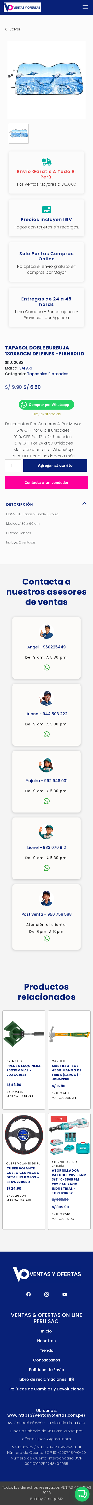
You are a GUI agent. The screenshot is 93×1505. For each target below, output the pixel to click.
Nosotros (46, 1341)
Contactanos (46, 1360)
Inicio (46, 1331)
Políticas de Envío (46, 1370)
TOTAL (70, 1218)
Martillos (60, 1061)
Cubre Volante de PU (23, 1163)
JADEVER (27, 1096)
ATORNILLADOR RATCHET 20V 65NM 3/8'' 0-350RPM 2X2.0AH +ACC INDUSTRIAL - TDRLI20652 (69, 1181)
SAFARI (25, 368)
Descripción (19, 504)
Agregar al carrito (55, 465)
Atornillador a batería (65, 1164)
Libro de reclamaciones (43, 1379)
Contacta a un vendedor (47, 482)
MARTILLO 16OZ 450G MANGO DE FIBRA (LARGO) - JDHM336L (66, 1073)
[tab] (46, 503)
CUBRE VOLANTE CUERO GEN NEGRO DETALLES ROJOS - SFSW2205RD (22, 1175)
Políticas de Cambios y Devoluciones (46, 1389)
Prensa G (14, 1061)
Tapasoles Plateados (47, 373)
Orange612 (53, 1498)
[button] (82, 1494)
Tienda (47, 1350)
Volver (14, 29)
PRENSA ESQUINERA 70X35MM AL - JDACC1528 (23, 1070)
